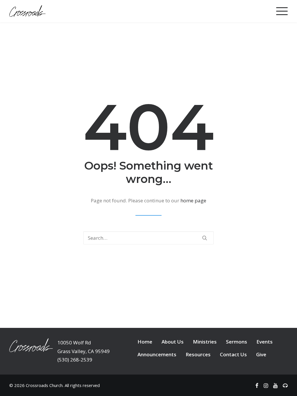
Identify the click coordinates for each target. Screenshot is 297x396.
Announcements (156, 354)
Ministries (205, 341)
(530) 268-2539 (74, 359)
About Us (173, 341)
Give (261, 354)
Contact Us (233, 354)
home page (193, 200)
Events (264, 341)
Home (144, 341)
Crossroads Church (44, 385)
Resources (198, 354)
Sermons (236, 341)
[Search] (148, 237)
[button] (204, 237)
